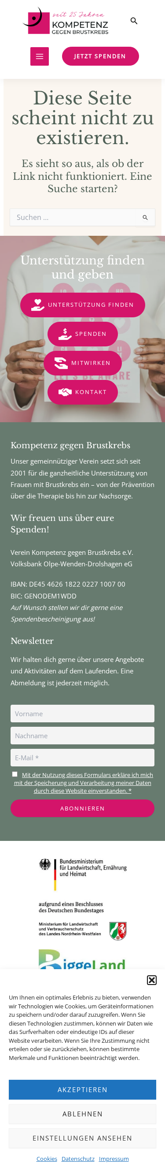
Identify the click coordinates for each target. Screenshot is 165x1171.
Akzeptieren (83, 1089)
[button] (151, 980)
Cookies (47, 1159)
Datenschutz (78, 1159)
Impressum (114, 1159)
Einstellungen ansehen (82, 1138)
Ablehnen (82, 1113)
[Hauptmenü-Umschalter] (39, 56)
